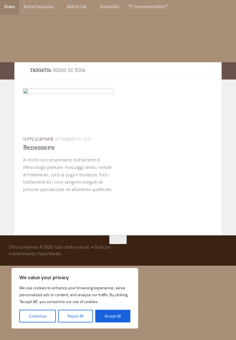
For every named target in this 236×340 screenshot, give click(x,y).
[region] (75, 298)
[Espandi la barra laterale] (7, 71)
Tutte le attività (38, 139)
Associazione (38, 7)
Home (9, 7)
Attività (77, 7)
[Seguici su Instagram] (213, 251)
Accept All (112, 316)
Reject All (75, 316)
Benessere (39, 148)
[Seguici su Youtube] (223, 251)
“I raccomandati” (148, 7)
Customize (38, 316)
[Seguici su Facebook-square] (203, 251)
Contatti (110, 7)
